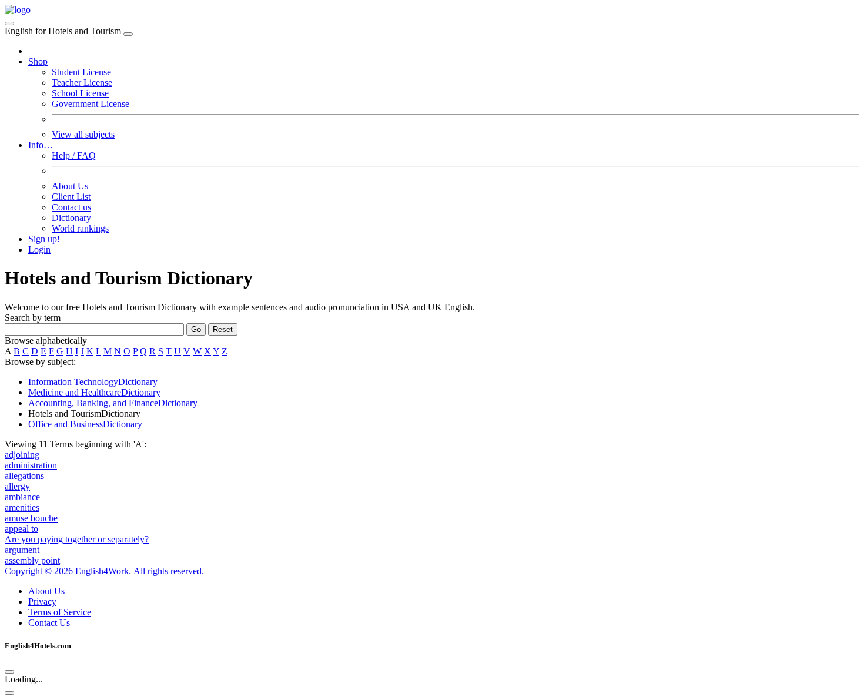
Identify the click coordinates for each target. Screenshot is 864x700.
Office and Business (85, 424)
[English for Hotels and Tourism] (18, 10)
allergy (17, 486)
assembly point (32, 560)
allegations (24, 476)
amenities (22, 508)
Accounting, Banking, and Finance (112, 403)
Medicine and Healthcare (94, 392)
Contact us (71, 207)
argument (22, 550)
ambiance (22, 497)
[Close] (128, 34)
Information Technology (93, 382)
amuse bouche (31, 518)
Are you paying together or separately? (77, 539)
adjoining (22, 455)
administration (31, 465)
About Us (70, 186)
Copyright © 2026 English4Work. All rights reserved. (104, 571)
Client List (71, 197)
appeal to (21, 529)
